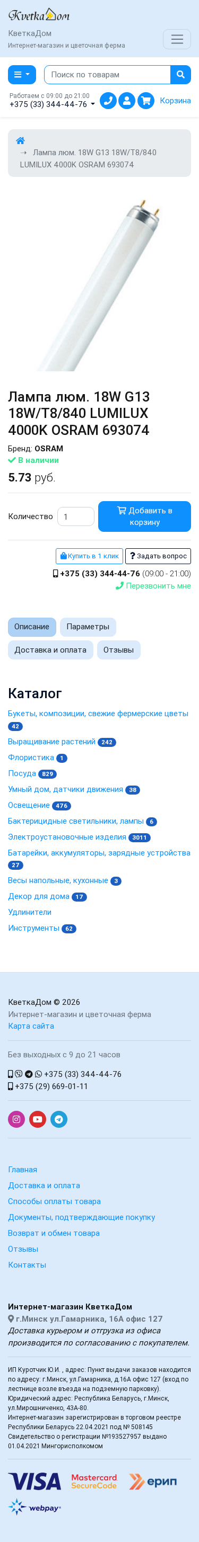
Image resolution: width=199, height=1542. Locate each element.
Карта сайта (31, 1026)
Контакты (27, 1265)
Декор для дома (45, 896)
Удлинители (29, 912)
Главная (22, 1169)
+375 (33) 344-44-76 (82, 1074)
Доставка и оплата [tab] (50, 650)
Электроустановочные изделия (77, 837)
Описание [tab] (31, 626)
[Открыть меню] (177, 39)
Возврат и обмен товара (54, 1233)
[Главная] (20, 141)
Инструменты (40, 928)
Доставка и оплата (44, 1185)
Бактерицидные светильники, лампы (80, 821)
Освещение (37, 805)
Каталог (35, 693)
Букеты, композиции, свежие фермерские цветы (98, 719)
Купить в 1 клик (92, 555)
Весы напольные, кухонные (63, 880)
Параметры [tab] (87, 626)
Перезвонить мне (157, 586)
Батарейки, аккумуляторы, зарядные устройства (99, 858)
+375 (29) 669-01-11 (50, 1086)
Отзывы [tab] (118, 650)
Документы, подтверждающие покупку (81, 1217)
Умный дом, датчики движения (72, 789)
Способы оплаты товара (54, 1201)
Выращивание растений (60, 741)
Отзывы (23, 1249)
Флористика (36, 757)
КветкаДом (29, 1002)
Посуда (30, 773)
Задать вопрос (161, 555)
